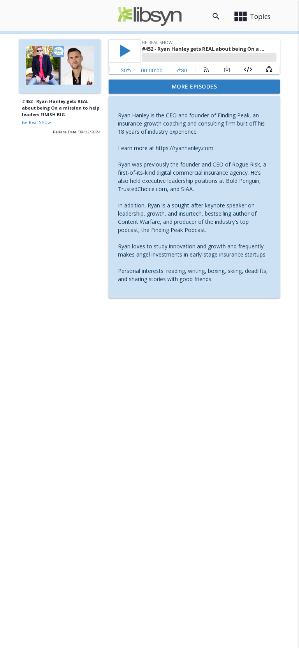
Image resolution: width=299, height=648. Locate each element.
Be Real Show (36, 122)
